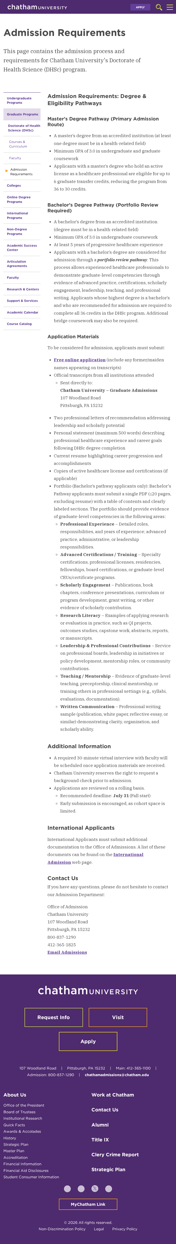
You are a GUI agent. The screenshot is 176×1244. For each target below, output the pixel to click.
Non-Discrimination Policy (62, 1229)
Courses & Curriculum (18, 144)
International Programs (17, 215)
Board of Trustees (19, 1112)
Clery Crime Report (115, 1154)
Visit (118, 1017)
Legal (99, 1229)
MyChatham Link (88, 1204)
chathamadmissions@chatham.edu (117, 1075)
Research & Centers (23, 289)
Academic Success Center (22, 248)
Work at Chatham (112, 1095)
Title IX (100, 1140)
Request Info (53, 1017)
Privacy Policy (124, 1229)
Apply (140, 7)
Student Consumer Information (31, 1177)
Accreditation (15, 1157)
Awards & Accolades (22, 1131)
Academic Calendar (22, 312)
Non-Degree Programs (17, 231)
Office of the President (23, 1105)
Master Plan (13, 1151)
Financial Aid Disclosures (26, 1170)
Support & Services (22, 301)
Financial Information (22, 1164)
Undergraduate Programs (19, 100)
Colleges (14, 185)
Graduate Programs (22, 114)
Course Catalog (19, 324)
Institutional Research (22, 1118)
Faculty (15, 158)
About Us (14, 1095)
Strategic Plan (15, 1144)
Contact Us (104, 1110)
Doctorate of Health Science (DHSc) (24, 128)
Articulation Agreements (17, 264)
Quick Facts (14, 1125)
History (9, 1138)
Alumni (100, 1125)
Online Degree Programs (19, 199)
